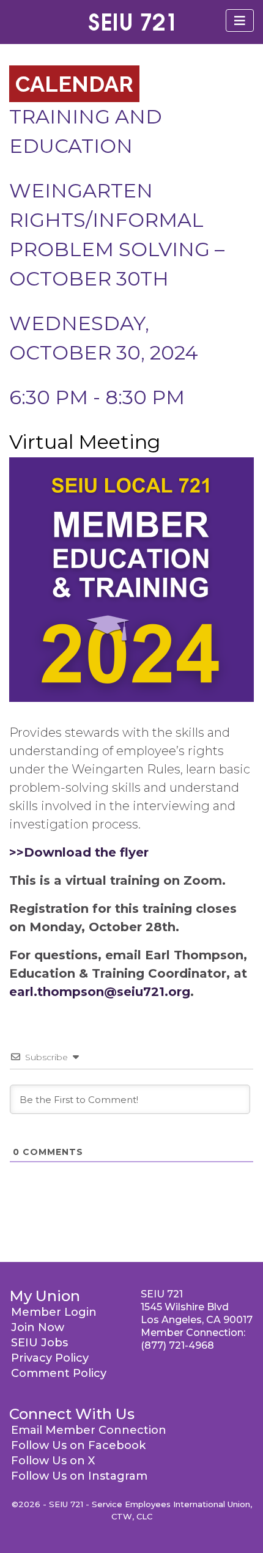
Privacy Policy (50, 1358)
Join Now (37, 1327)
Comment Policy (58, 1373)
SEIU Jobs (39, 1342)
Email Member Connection (88, 1430)
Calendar (74, 84)
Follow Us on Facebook (78, 1445)
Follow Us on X (53, 1460)
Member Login (54, 1312)
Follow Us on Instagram (79, 1476)
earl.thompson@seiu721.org (99, 991)
